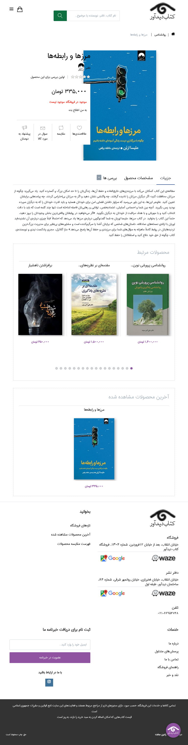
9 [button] (96, 368)
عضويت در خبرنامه (50, 657)
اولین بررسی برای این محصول (47, 77)
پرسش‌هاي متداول (166, 651)
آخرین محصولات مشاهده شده (70, 534)
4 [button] (118, 368)
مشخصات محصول (138, 178)
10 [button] (92, 368)
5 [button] (114, 368)
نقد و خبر (172, 675)
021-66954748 (168, 613)
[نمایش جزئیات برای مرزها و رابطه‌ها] (94, 448)
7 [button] (105, 368)
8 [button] (100, 368)
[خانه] (173, 35)
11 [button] (87, 368)
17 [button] (61, 368)
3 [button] (122, 368)
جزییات (165, 178)
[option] (120, 105)
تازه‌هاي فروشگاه (80, 525)
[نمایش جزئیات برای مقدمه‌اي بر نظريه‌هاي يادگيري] (94, 304)
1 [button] (131, 368)
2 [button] (127, 368)
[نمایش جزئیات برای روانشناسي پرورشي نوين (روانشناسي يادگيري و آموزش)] (147, 304)
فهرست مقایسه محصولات (73, 544)
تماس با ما (171, 659)
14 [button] (74, 368)
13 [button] (78, 368)
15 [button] (70, 368)
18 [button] (56, 368)
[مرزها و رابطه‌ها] (120, 105)
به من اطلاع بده (78, 110)
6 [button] (109, 368)
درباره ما (173, 643)
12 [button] (83, 368)
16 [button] (65, 368)
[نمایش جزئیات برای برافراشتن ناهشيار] (40, 304)
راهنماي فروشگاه (168, 667)
